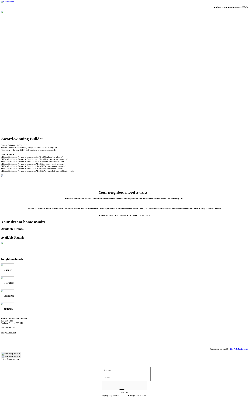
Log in (124, 392)
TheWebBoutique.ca (239, 349)
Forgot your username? (138, 395)
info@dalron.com (8, 333)
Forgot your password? (110, 395)
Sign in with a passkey (124, 387)
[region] (124, 79)
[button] (124, 128)
